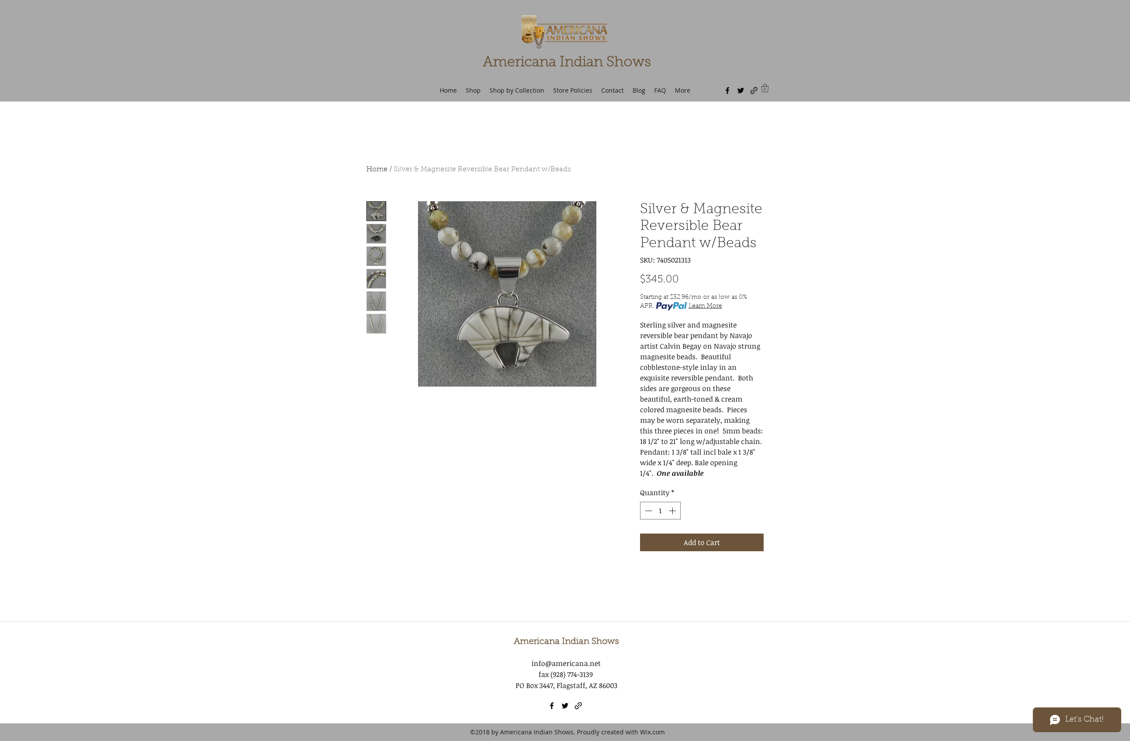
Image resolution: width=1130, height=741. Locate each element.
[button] (764, 88)
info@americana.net (566, 663)
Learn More (705, 306)
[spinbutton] (660, 510)
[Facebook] (727, 90)
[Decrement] (647, 510)
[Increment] (673, 510)
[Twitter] (740, 90)
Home (377, 169)
